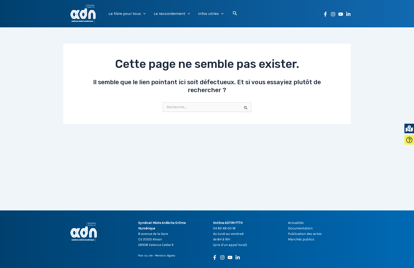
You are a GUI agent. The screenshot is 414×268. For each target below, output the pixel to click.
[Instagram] (333, 14)
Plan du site (145, 255)
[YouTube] (340, 14)
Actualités (296, 223)
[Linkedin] (348, 14)
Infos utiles (208, 13)
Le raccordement (169, 13)
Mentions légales (165, 255)
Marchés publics (301, 239)
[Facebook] (325, 14)
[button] (143, 13)
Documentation (300, 228)
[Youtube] (230, 257)
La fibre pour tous (125, 13)
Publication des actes (305, 234)
